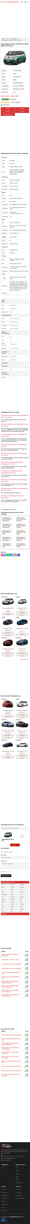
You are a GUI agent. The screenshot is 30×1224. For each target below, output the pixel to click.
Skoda (12, 904)
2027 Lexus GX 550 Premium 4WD (11, 1070)
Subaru (12, 889)
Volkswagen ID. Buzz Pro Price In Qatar (7, 532)
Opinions (22, 111)
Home (3, 38)
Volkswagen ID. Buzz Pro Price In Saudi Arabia (7, 526)
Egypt (17, 1176)
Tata (2, 911)
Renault (3, 899)
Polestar (22, 904)
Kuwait (17, 1173)
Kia (2, 889)
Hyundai (22, 887)
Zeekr (12, 909)
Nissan (12, 887)
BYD (21, 899)
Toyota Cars (4, 1192)
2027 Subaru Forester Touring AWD (11, 964)
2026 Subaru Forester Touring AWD (11, 968)
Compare (8, 111)
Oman (17, 1170)
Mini (12, 911)
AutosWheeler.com (15, 1216)
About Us (18, 1189)
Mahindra (13, 899)
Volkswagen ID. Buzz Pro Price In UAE (7, 545)
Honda (2, 887)
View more (23, 659)
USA (17, 1167)
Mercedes (22, 892)
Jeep (2, 892)
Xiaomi (12, 906)
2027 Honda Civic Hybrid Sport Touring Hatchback (10, 982)
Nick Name (4, 855)
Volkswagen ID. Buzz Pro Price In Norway (21, 526)
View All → (4, 914)
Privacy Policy (19, 1195)
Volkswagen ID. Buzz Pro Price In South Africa (7, 539)
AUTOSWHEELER (11, 2)
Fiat (2, 909)
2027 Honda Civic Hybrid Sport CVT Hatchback (10, 991)
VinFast (12, 896)
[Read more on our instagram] (7, 1221)
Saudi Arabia (19, 1182)
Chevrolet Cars (5, 1195)
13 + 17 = (3, 871)
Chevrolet (22, 884)
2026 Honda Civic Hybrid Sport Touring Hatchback (10, 986)
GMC (21, 889)
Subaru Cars (5, 1210)
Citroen (3, 906)
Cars (8, 38)
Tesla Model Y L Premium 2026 (10, 959)
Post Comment (6, 875)
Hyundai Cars (5, 1204)
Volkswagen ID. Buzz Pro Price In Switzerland (7, 519)
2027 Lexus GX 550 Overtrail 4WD (11, 1066)
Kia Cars (4, 1207)
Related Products (8, 114)
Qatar (17, 1179)
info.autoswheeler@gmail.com (9, 1158)
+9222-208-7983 (6, 1160)
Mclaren (3, 901)
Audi (21, 894)
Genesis (12, 901)
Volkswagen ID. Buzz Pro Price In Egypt (21, 532)
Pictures (8, 108)
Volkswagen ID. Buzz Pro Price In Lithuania (21, 519)
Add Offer (22, 108)
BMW (12, 894)
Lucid (21, 906)
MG (21, 901)
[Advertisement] (15, 21)
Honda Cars (4, 1198)
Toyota (12, 884)
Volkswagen (14, 38)
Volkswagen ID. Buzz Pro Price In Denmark (21, 539)
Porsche (22, 896)
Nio (2, 904)
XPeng (21, 909)
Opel (21, 911)
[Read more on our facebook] (1, 1221)
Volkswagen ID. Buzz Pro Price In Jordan (21, 545)
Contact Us (18, 1192)
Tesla (12, 892)
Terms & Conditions (20, 1198)
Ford (2, 884)
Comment (3, 861)
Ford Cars (4, 1189)
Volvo (2, 896)
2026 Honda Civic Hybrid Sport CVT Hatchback (10, 995)
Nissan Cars (4, 1201)
